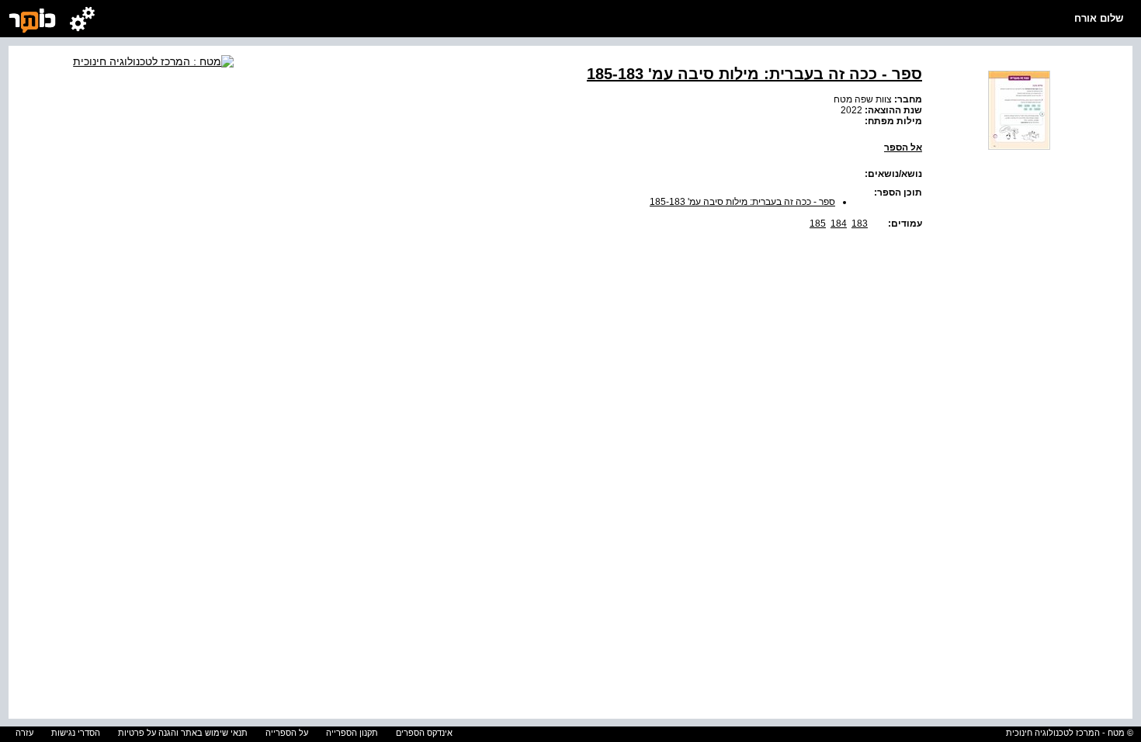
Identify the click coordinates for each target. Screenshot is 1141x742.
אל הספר (903, 147)
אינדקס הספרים (424, 732)
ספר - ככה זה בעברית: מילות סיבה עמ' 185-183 (742, 201)
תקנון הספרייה (352, 732)
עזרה (24, 732)
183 (859, 223)
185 (818, 223)
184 (839, 223)
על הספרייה (286, 732)
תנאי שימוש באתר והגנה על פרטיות (183, 732)
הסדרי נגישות (75, 732)
